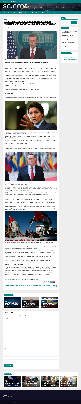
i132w (2, 402)
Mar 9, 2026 (64, 385)
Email (5, 348)
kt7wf (4, 402)
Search (63, 18)
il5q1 (12, 402)
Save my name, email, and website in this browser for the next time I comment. (20, 362)
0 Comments (15, 385)
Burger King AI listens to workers (68, 39)
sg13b (10, 402)
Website (5, 355)
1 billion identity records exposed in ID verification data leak (12, 383)
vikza (8, 402)
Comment (6, 318)
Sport (14, 12)
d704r (6, 402)
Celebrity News (51, 12)
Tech (9, 12)
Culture (31, 12)
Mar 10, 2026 (27, 385)
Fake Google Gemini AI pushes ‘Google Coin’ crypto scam (68, 383)
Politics (20, 12)
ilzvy (14, 402)
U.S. (25, 12)
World (37, 12)
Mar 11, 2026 (8, 385)
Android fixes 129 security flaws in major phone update (31, 383)
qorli (0, 402)
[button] (75, 12)
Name (5, 341)
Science (43, 12)
